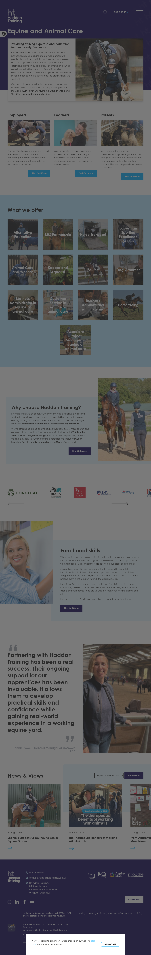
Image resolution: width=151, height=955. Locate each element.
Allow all (110, 944)
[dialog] (75, 477)
